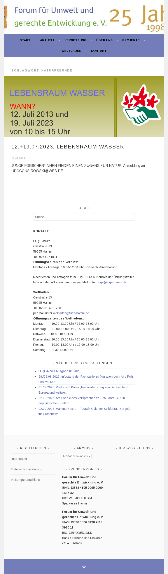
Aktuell (47, 40)
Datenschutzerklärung (26, 469)
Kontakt (99, 50)
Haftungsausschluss (25, 480)
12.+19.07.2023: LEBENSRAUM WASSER (67, 147)
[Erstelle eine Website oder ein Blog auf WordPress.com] (84, 566)
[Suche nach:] (84, 217)
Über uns (104, 40)
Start (25, 40)
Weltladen (71, 50)
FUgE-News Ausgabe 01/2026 (59, 371)
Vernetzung (76, 40)
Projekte (131, 40)
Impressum (19, 459)
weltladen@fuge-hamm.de (71, 313)
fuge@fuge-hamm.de (112, 282)
